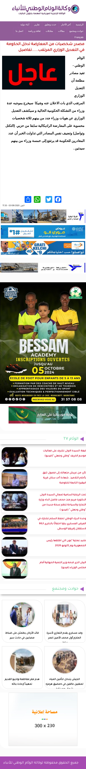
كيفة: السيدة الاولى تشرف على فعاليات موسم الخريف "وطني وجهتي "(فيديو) (64, 453)
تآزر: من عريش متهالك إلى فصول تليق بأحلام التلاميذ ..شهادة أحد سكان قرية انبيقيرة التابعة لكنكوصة (64, 478)
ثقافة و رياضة (34, 31)
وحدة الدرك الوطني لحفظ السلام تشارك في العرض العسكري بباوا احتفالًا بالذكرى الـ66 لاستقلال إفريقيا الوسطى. (62, 523)
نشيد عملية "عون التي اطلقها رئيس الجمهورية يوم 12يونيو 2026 (66, 543)
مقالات (61, 31)
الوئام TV (70, 439)
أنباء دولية (24, 24)
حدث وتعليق (50, 24)
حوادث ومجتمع (76, 31)
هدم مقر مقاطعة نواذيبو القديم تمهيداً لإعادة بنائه (22, 682)
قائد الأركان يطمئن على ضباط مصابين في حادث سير (22, 635)
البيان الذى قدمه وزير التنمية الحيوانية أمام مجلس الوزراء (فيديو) (63, 565)
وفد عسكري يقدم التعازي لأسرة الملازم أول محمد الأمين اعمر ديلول (64, 638)
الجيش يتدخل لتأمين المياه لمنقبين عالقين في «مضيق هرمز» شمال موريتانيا (64, 684)
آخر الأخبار (66, 24)
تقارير (37, 24)
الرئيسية (79, 24)
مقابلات (49, 31)
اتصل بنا (19, 31)
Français (79, 37)
